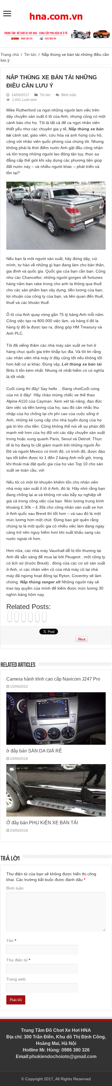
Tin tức (30, 54)
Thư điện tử (18, 960)
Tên (11, 940)
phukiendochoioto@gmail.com (62, 1056)
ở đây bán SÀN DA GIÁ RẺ (34, 750)
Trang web (16, 979)
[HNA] (56, 13)
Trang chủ (10, 54)
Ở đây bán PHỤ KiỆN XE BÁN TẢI (42, 822)
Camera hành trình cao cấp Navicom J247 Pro (53, 678)
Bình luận (68, 95)
